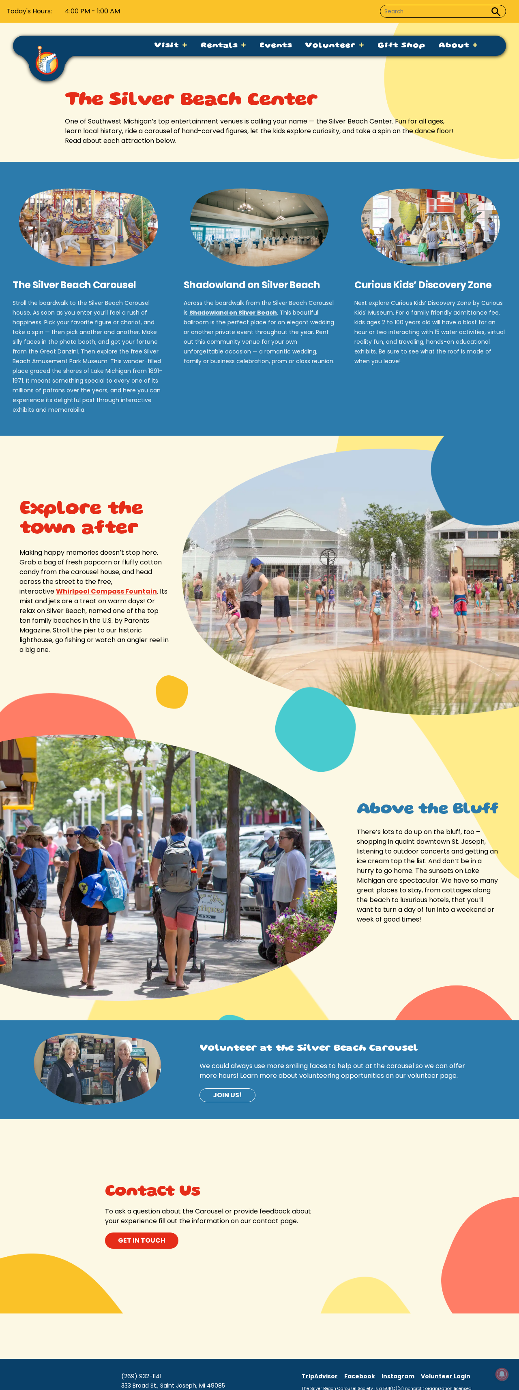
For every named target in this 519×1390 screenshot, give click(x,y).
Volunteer (331, 45)
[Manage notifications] (501, 1374)
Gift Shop (401, 45)
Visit (168, 45)
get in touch (141, 1240)
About (455, 45)
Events (276, 45)
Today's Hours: (29, 11)
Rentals (220, 45)
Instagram (398, 1376)
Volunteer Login (445, 1376)
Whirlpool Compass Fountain (106, 591)
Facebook (359, 1376)
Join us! (227, 1095)
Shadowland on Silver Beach (233, 313)
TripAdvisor (320, 1376)
